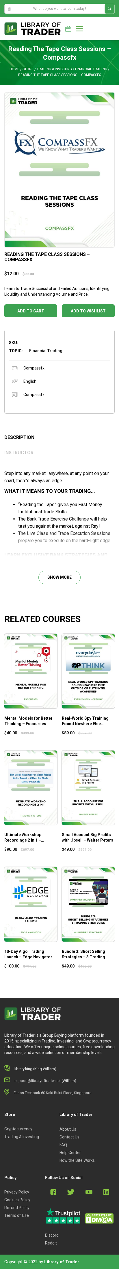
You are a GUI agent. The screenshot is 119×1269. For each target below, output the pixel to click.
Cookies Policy (17, 1200)
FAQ (63, 1144)
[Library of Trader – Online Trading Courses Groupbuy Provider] (32, 28)
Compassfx (33, 368)
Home (14, 69)
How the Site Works (77, 1160)
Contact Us (69, 1137)
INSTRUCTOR (19, 452)
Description (19, 437)
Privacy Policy (16, 1192)
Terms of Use (16, 1215)
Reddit (51, 1243)
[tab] (59, 437)
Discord (52, 1235)
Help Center (70, 1152)
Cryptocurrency (18, 1129)
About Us (68, 1129)
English (29, 381)
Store (28, 69)
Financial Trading (91, 69)
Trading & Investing (54, 69)
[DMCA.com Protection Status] (99, 1218)
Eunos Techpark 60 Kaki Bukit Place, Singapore (52, 1093)
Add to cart (30, 311)
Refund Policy (16, 1207)
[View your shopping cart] (68, 29)
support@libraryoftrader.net (37, 1080)
